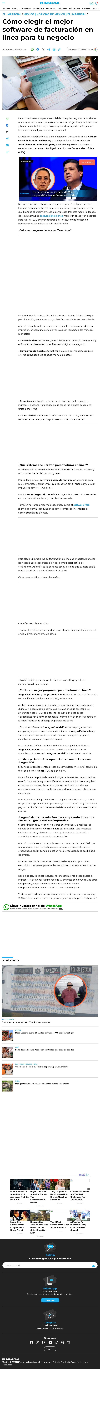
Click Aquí (50, 1300)
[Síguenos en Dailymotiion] (68, 1342)
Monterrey (50, 8)
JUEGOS (6, 8)
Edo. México (25, 8)
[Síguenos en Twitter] (37, 1342)
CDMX (14, 8)
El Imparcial (11, 14)
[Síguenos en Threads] (62, 1342)
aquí (61, 909)
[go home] (50, 1359)
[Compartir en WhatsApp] (32, 49)
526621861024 (49, 1291)
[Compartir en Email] (54, 49)
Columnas (62, 8)
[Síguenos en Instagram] (43, 1342)
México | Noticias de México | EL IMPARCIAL (55, 14)
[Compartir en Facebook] (38, 49)
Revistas (86, 8)
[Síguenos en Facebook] (31, 1342)
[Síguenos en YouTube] (50, 1342)
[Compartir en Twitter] (43, 49)
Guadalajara (38, 8)
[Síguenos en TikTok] (56, 1342)
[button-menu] (3, 3)
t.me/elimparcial (50, 1325)
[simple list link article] (50, 992)
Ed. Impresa (74, 8)
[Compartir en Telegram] (48, 49)
